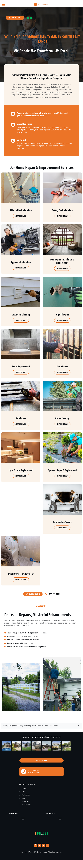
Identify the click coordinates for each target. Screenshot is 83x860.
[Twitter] (39, 845)
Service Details (20, 216)
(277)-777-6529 (33, 770)
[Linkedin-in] (43, 845)
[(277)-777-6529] (23, 771)
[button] (3, 4)
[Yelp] (47, 845)
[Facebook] (35, 845)
